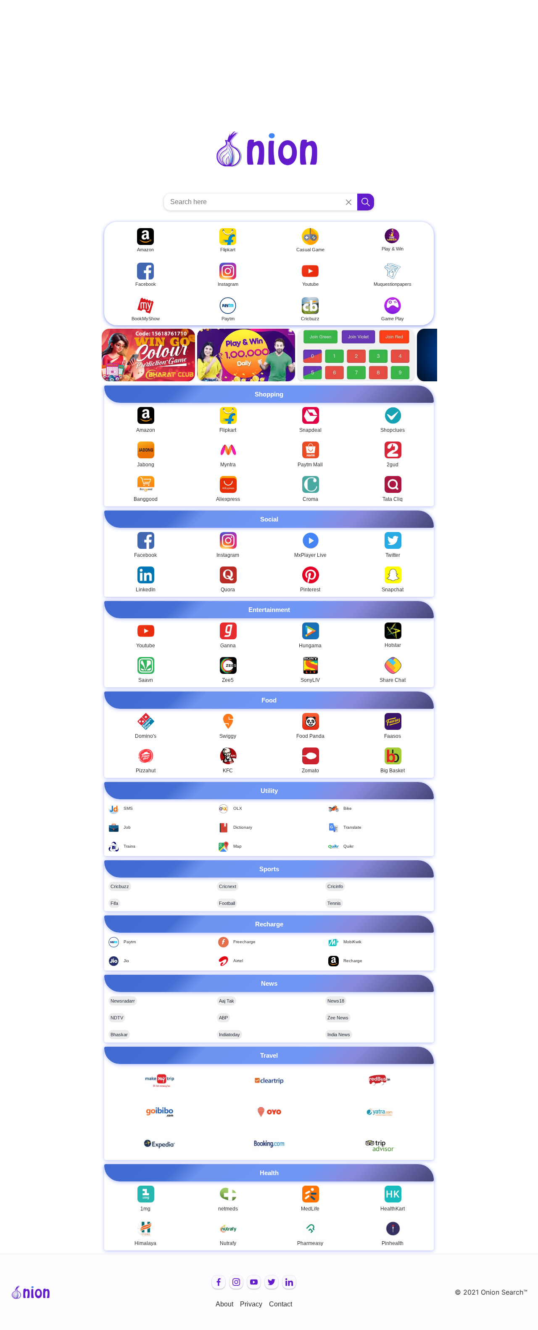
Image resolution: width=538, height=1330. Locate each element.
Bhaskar (119, 1034)
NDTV (117, 1017)
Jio (126, 960)
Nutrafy (228, 1243)
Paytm (130, 941)
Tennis (334, 903)
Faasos (392, 736)
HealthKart (392, 1209)
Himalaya (145, 1243)
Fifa (114, 903)
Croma (310, 499)
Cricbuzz (120, 886)
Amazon (145, 430)
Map (237, 846)
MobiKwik (352, 941)
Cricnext (227, 886)
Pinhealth (393, 1243)
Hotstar (393, 645)
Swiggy (227, 736)
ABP (223, 1017)
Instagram (227, 555)
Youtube (145, 646)
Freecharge (244, 941)
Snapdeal (310, 430)
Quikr (348, 846)
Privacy (251, 1304)
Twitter (392, 555)
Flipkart (227, 430)
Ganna (228, 646)
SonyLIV (310, 680)
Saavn (145, 680)
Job (127, 827)
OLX (237, 808)
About (224, 1304)
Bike (347, 808)
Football (227, 903)
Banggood (146, 499)
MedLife (310, 1209)
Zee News (337, 1017)
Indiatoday (229, 1034)
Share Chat (393, 680)
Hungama (310, 646)
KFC (228, 771)
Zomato (310, 771)
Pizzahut (146, 771)
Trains (129, 846)
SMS (128, 808)
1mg (145, 1209)
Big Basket (392, 771)
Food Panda (310, 736)
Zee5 (228, 680)
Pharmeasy (310, 1243)
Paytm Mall (310, 465)
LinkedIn (146, 590)
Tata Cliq (392, 499)
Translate (352, 827)
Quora (228, 590)
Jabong (145, 465)
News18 (335, 1000)
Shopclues (392, 430)
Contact (280, 1304)
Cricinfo (335, 886)
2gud (392, 465)
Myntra (228, 465)
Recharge (352, 960)
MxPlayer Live (310, 555)
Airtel (238, 960)
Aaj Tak (226, 1000)
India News (338, 1034)
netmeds (228, 1209)
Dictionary (242, 827)
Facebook (145, 555)
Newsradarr (123, 1000)
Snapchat (393, 590)
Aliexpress (228, 499)
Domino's (145, 736)
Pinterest (310, 590)
